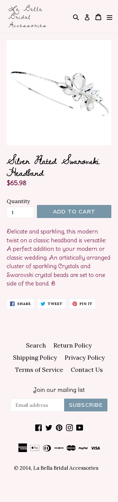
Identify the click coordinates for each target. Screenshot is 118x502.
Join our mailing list (59, 389)
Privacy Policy (85, 357)
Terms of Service (39, 369)
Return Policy (73, 345)
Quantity (18, 201)
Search (36, 345)
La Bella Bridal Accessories (27, 17)
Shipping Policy (35, 357)
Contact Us (87, 369)
